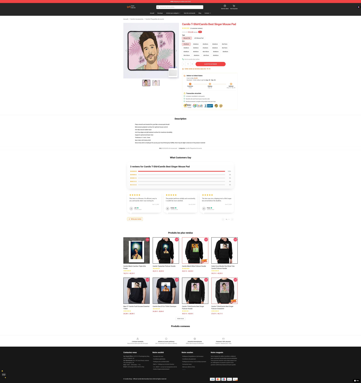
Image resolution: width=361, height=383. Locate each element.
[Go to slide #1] (146, 83)
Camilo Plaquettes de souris (154, 19)
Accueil (125, 19)
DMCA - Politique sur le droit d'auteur (163, 364)
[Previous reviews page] (223, 219)
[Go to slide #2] (156, 83)
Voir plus (180, 318)
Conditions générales (159, 359)
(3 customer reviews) (196, 28)
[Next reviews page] (232, 219)
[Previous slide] (126, 51)
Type (183, 35)
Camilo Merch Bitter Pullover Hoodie (194, 266)
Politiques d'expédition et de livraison (192, 356)
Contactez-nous (186, 364)
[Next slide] (176, 51)
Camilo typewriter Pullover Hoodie (164, 266)
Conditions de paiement (189, 359)
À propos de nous (158, 356)
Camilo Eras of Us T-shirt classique (164, 306)
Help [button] (357, 380)
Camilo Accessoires (136, 19)
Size (183, 41)
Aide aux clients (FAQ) (188, 367)
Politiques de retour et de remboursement (194, 361)
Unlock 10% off (3, 375)
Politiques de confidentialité (161, 361)
